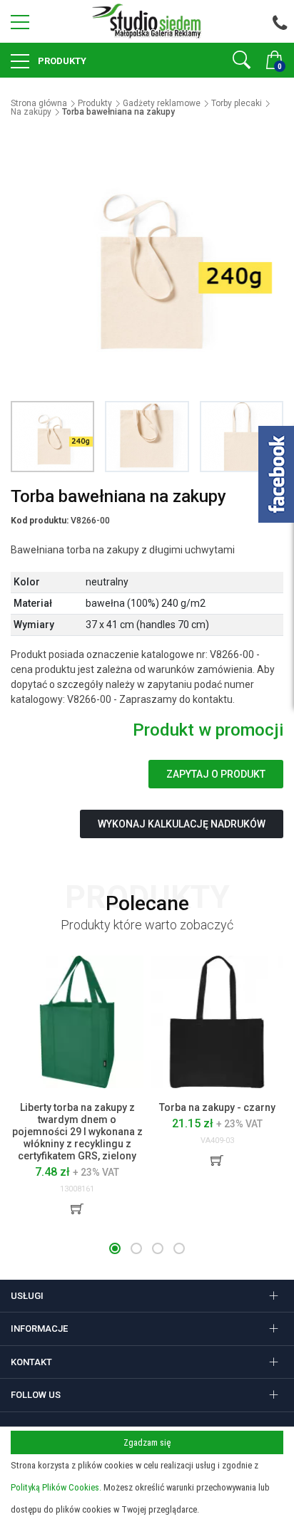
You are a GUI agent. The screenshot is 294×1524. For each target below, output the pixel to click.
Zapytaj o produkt (215, 774)
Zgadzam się (147, 1442)
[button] (115, 1248)
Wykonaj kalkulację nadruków (181, 824)
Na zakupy (31, 112)
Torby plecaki (236, 103)
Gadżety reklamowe (162, 103)
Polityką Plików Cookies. (56, 1487)
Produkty (61, 61)
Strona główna (39, 103)
